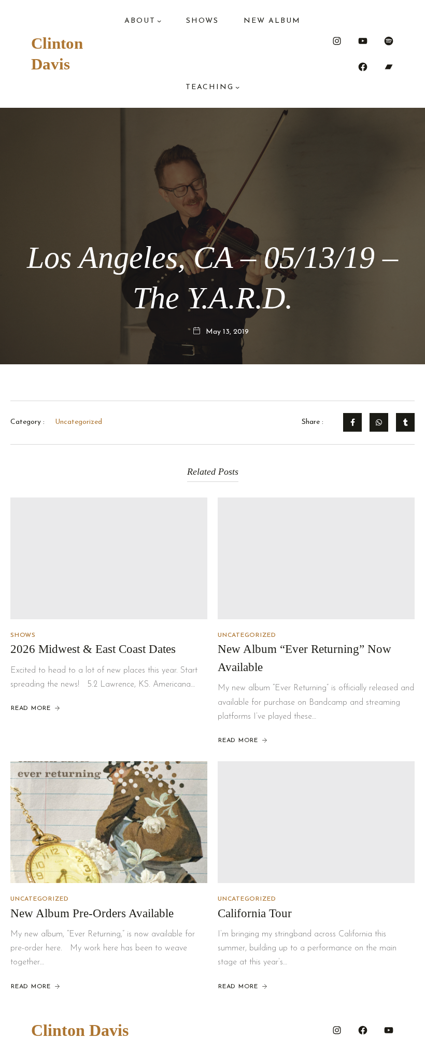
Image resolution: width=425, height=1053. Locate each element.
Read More (31, 708)
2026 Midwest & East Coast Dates (93, 649)
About (139, 21)
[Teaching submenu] (237, 87)
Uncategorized (247, 635)
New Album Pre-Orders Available (92, 913)
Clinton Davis (80, 1030)
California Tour (255, 913)
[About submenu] (159, 21)
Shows (23, 635)
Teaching (210, 87)
